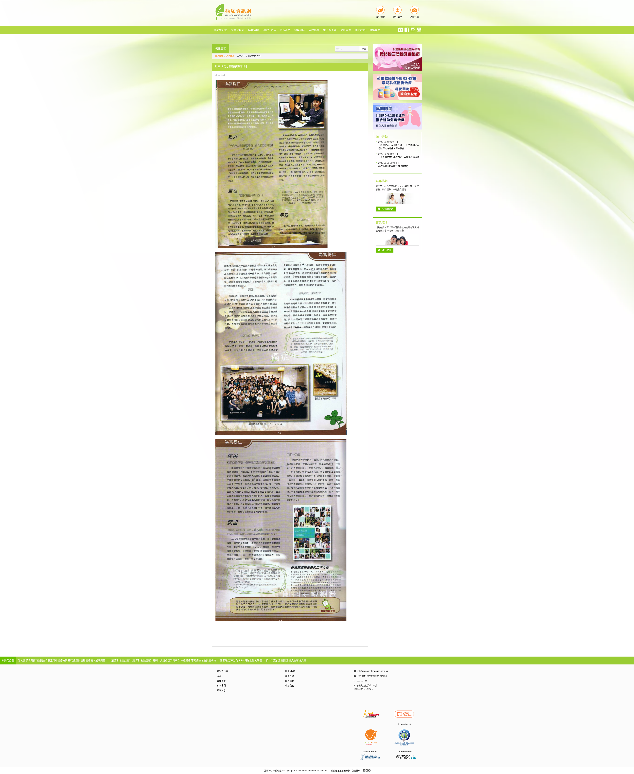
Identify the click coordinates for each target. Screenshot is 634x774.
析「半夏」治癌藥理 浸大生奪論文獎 (286, 660)
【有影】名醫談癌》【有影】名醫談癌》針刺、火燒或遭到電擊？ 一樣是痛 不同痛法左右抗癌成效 (162, 660)
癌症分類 (268, 30)
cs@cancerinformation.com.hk (372, 676)
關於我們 (360, 30)
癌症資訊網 (220, 30)
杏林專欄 (314, 30)
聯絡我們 (375, 30)
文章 (219, 676)
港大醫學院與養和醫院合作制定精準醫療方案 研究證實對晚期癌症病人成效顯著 (61, 660)
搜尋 (363, 49)
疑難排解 (253, 30)
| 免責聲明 (355, 770)
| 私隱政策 (335, 770)
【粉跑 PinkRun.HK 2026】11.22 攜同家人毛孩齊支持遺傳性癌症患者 (398, 147)
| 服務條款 (345, 770)
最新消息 (285, 30)
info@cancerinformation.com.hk (372, 671)
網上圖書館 (329, 30)
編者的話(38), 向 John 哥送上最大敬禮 (241, 660)
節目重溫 (345, 30)
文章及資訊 (237, 30)
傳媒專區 (299, 30)
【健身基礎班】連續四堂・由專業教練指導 (398, 157)
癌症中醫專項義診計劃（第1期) (393, 166)
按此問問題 (387, 209)
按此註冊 (386, 250)
